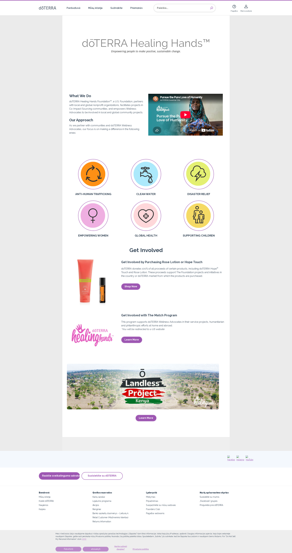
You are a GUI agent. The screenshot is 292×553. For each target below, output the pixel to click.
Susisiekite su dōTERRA (102, 475)
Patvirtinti (68, 549)
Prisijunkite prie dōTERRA (211, 505)
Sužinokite (116, 8)
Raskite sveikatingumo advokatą (61, 475)
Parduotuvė (73, 8)
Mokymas (150, 497)
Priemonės (136, 8)
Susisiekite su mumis (209, 497)
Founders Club (153, 509)
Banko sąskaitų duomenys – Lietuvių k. (110, 513)
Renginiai (96, 509)
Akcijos (95, 505)
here (84, 539)
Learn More (132, 339)
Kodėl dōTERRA (46, 501)
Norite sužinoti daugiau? (120, 547)
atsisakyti (95, 549)
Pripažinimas (152, 501)
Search (211, 8)
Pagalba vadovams (155, 513)
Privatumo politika (141, 549)
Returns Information (101, 521)
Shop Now (131, 286)
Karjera (42, 509)
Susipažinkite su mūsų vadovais (161, 505)
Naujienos (43, 505)
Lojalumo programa (101, 501)
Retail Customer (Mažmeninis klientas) (110, 517)
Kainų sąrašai (98, 497)
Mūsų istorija (95, 8)
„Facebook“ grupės (208, 501)
